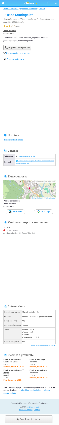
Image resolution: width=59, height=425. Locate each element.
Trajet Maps (45, 212)
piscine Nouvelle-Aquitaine (30, 390)
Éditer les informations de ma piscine (43, 345)
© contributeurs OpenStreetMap (45, 181)
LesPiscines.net (32, 407)
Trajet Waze (17, 212)
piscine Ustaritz (9, 393)
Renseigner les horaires (13, 140)
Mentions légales (26, 410)
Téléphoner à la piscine (27, 156)
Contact (37, 410)
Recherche (56, 3)
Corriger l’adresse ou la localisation (43, 198)
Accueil (3, 3)
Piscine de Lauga (37, 359)
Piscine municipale (11, 359)
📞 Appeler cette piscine (28, 419)
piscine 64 (46, 390)
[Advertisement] (29, 98)
